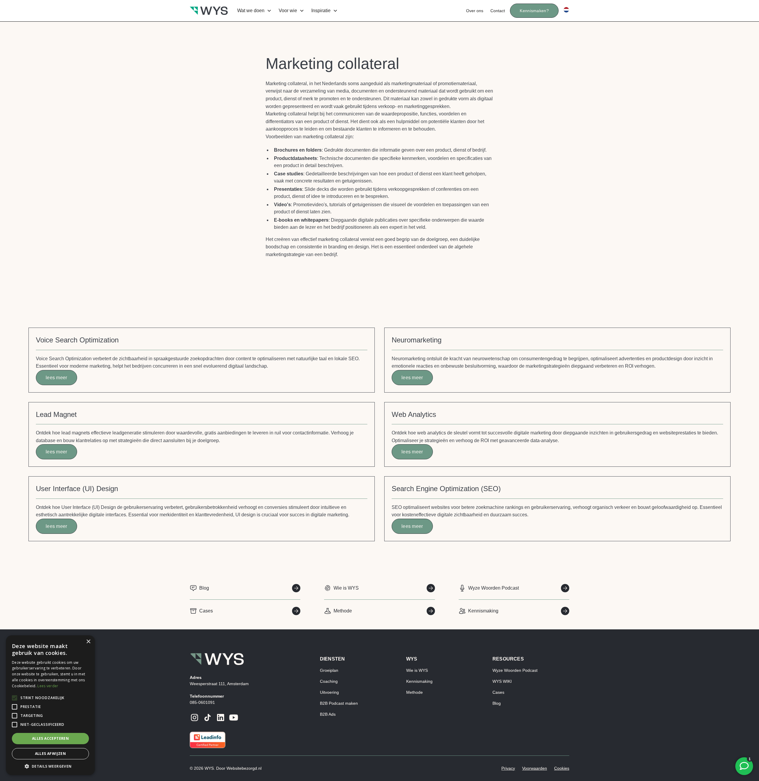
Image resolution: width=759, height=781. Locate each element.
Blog (496, 703)
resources (508, 658)
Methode (414, 692)
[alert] (50, 705)
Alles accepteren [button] (50, 738)
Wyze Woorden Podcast (515, 670)
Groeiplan (329, 670)
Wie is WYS (417, 670)
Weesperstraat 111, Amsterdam (219, 683)
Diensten (332, 658)
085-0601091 (202, 702)
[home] (209, 10)
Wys (411, 658)
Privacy (508, 768)
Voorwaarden (534, 768)
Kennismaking (419, 681)
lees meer (56, 377)
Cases (498, 692)
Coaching (329, 681)
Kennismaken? (534, 10)
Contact (497, 10)
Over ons (474, 10)
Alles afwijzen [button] (50, 753)
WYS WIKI (502, 681)
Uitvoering (329, 692)
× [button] (88, 641)
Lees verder (47, 685)
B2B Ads (328, 714)
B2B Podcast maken (339, 703)
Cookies (561, 768)
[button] (253, 10)
